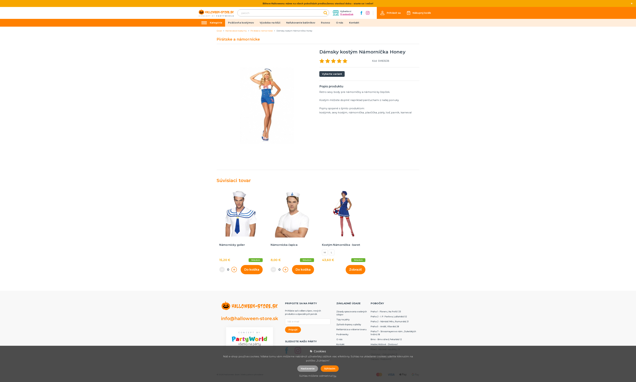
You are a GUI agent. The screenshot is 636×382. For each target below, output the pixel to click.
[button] (390, 13)
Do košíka (251, 269)
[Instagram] (368, 13)
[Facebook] (361, 13)
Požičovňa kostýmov (241, 22)
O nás (339, 22)
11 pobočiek (346, 14)
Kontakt (354, 22)
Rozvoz (325, 22)
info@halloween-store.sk (249, 318)
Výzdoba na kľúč (270, 22)
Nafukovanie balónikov (300, 22)
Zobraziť (355, 269)
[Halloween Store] (216, 13)
